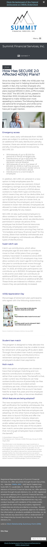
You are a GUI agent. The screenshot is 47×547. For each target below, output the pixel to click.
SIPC (19, 484)
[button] (37, 38)
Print (7, 67)
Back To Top (37, 539)
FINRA (14, 484)
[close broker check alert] (44, 2)
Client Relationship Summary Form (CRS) (24, 524)
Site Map (4, 531)
